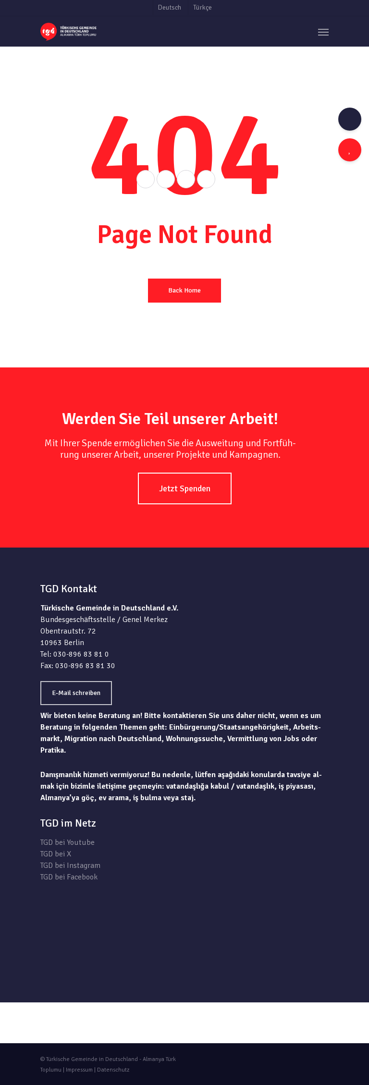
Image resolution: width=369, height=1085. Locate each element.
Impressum (79, 1069)
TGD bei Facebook (69, 877)
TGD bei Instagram (70, 865)
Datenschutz (113, 1069)
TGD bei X (55, 854)
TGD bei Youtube (67, 842)
